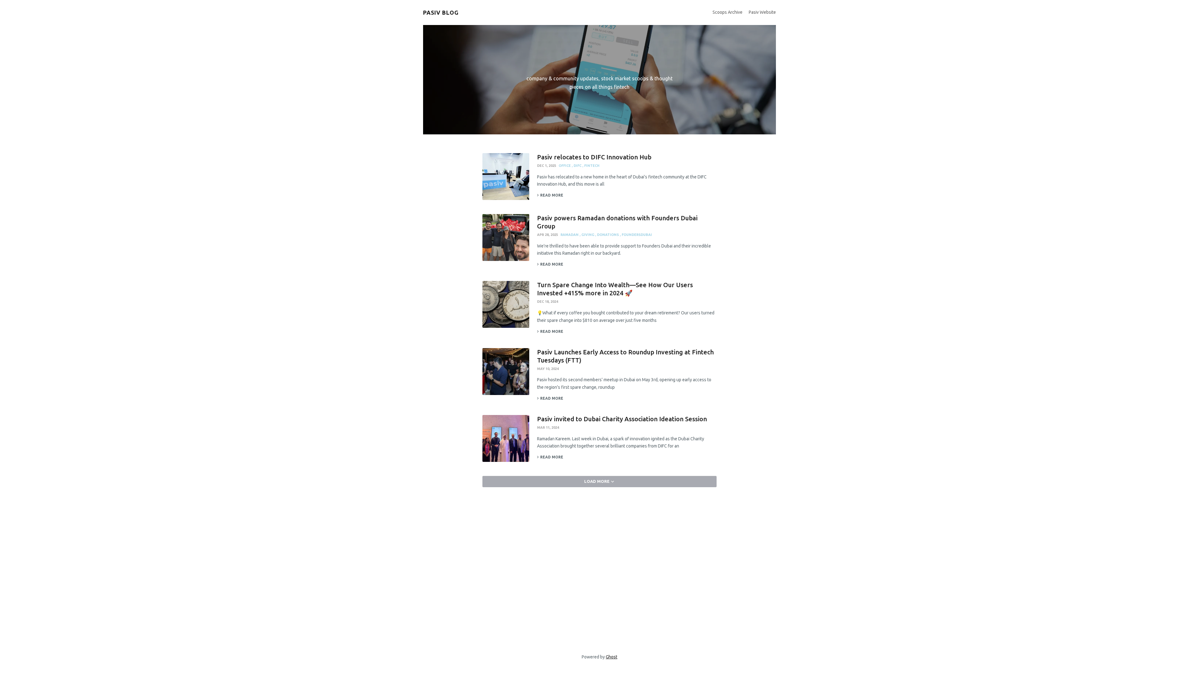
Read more (551, 195)
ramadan (570, 235)
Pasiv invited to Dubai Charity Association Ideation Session (622, 418)
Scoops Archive (728, 12)
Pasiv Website (762, 12)
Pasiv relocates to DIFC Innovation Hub (594, 157)
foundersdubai (637, 235)
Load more (596, 481)
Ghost (611, 656)
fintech (592, 166)
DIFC (578, 166)
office (565, 166)
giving (588, 235)
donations (608, 235)
